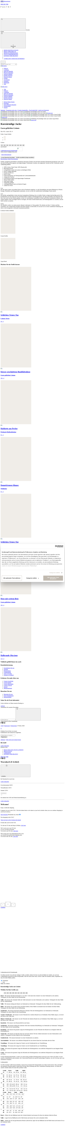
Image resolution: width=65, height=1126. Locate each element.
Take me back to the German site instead (11, 820)
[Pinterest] (2, 723)
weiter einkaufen (5, 745)
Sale (5, 84)
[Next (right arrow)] (13, 905)
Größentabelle (7, 672)
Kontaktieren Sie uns (9, 668)
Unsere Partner (7, 682)
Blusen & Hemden (8, 72)
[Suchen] (13, 24)
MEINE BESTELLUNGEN (11, 50)
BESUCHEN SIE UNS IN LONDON (13, 750)
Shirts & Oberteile (8, 71)
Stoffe (9, 159)
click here (23, 825)
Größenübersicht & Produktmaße (9, 150)
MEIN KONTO (8, 751)
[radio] (2, 145)
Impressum (7, 725)
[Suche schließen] (3, 62)
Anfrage (3, 706)
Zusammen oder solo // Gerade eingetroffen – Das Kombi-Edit (21, 110)
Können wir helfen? (9, 675)
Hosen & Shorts (8, 77)
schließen (3, 907)
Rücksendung (7, 671)
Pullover (6, 68)
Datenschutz (14, 725)
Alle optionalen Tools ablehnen (11, 578)
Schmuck (6, 81)
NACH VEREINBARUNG (11, 54)
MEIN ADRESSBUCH (10, 51)
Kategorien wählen (54, 572)
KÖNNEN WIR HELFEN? (11, 56)
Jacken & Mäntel (8, 74)
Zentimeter (5, 980)
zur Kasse (3, 793)
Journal (5, 107)
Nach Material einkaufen (10, 104)
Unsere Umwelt (8, 685)
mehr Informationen (6, 154)
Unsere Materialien (8, 684)
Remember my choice (13, 814)
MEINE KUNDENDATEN (11, 53)
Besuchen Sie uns (8, 694)
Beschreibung (4, 159)
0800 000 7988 (4, 4)
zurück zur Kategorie (43, 110)
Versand (6, 669)
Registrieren (4, 737)
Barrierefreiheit (7, 697)
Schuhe (6, 78)
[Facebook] (1, 723)
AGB (2, 725)
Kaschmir (6, 103)
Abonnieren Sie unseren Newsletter (9, 707)
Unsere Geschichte (8, 681)
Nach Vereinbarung (9, 695)
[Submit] (28, 714)
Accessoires (7, 79)
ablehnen (3, 739)
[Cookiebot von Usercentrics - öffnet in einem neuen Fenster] (56, 546)
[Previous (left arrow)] (3, 905)
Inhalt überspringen (5, 1)
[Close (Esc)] (8, 904)
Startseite (3, 110)
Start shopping (4, 814)
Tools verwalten (8, 673)
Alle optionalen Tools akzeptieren (53, 578)
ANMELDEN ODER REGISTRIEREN (14, 58)
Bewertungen (14, 159)
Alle (5, 89)
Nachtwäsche (7, 106)
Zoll (3, 982)
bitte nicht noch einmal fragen (13, 739)
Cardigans (6, 70)
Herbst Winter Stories (9, 102)
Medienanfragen (8, 688)
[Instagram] (4, 723)
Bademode (6, 82)
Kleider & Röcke (8, 75)
